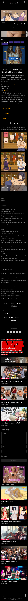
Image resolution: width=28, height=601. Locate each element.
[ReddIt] (21, 24)
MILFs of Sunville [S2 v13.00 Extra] (11, 381)
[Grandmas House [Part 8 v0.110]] (14, 553)
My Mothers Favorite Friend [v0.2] (11, 402)
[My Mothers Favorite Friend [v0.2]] (14, 393)
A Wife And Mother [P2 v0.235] (8, 541)
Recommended (5, 378)
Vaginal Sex (5, 354)
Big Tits (4, 341)
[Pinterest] (14, 24)
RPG (20, 350)
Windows (4, 44)
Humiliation (4, 346)
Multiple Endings (14, 348)
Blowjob (15, 341)
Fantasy (10, 344)
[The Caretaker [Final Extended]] (14, 573)
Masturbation (5, 348)
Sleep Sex (15, 352)
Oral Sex (4, 350)
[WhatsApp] (18, 24)
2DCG (8, 339)
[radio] (8, 332)
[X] (11, 24)
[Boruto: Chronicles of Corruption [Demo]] (14, 513)
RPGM (22, 42)
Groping (20, 344)
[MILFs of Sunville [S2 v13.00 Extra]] (14, 372)
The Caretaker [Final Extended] (9, 581)
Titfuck (21, 352)
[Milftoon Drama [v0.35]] (14, 493)
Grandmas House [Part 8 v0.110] (9, 561)
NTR (21, 348)
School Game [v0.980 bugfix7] (10, 423)
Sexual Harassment (7, 352)
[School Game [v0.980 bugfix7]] (14, 414)
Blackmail (9, 341)
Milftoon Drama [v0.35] (7, 502)
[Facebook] (8, 24)
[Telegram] (24, 24)
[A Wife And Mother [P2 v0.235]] (14, 533)
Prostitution (10, 350)
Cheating (21, 341)
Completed (4, 579)
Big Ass (13, 339)
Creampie (4, 344)
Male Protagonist (19, 346)
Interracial (11, 346)
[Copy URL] (14, 27)
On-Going (17, 42)
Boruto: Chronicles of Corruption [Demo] (11, 521)
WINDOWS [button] (5, 325)
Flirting (15, 344)
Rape (16, 350)
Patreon (16, 85)
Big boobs (18, 339)
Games (11, 42)
